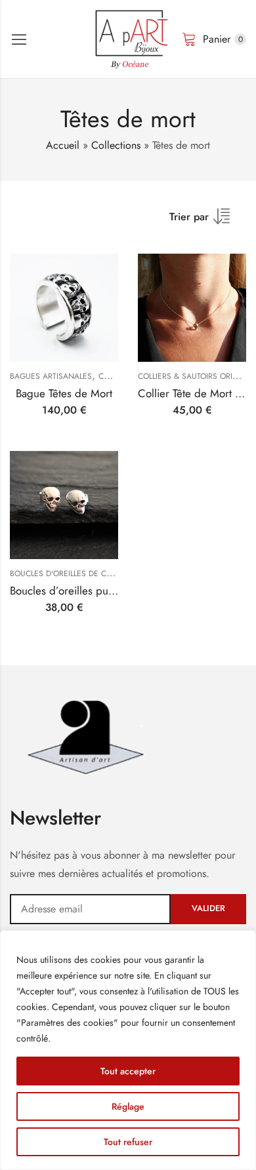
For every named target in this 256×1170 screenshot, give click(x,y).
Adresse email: (90, 909)
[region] (128, 1050)
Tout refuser (128, 1141)
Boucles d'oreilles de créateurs (76, 573)
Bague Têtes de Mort (64, 393)
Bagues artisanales (51, 376)
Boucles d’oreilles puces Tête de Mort (98, 590)
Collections (115, 145)
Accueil (62, 145)
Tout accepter (128, 1071)
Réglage (128, 1106)
